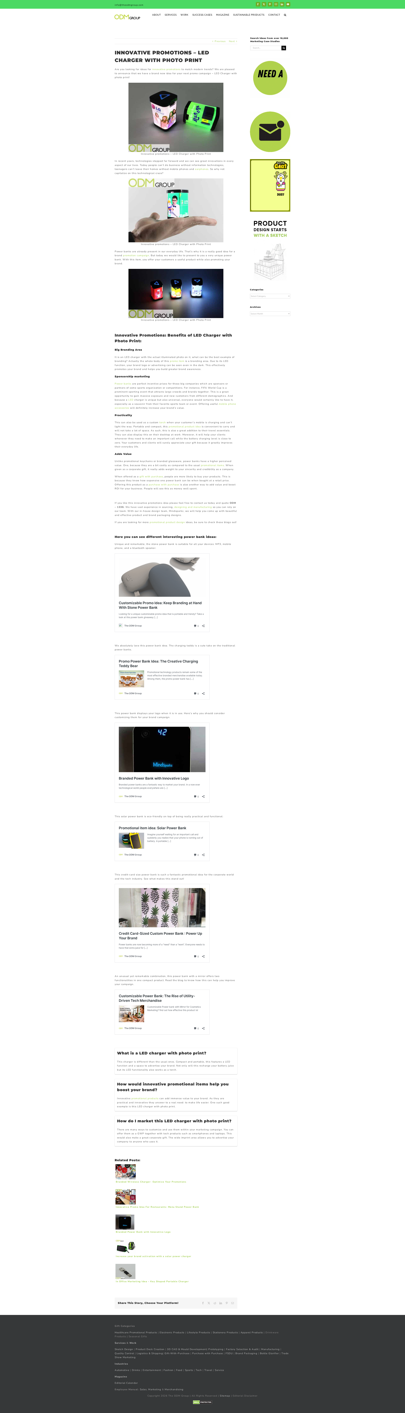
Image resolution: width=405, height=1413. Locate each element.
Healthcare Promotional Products (136, 1332)
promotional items (212, 465)
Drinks (136, 1370)
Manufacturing (270, 1349)
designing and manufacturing (193, 507)
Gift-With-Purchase (177, 1353)
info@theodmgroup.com (129, 4)
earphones (202, 169)
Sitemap (225, 1395)
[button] (285, 15)
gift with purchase (151, 476)
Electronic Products (172, 1332)
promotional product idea (185, 426)
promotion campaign (136, 255)
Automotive (122, 1370)
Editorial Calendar (126, 1383)
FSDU (229, 1353)
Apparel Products (252, 1332)
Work (133, 1343)
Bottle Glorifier (269, 1353)
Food (179, 1370)
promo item (177, 361)
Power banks (123, 383)
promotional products (145, 1098)
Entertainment (152, 1370)
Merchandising (174, 1389)
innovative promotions (166, 69)
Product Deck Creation (150, 1349)
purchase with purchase (164, 484)
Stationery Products (225, 1332)
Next (232, 41)
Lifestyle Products (198, 1332)
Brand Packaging (246, 1353)
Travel (208, 1370)
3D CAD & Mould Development (187, 1349)
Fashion (169, 1370)
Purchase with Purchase (207, 1353)
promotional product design (167, 522)
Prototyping (216, 1349)
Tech (199, 1370)
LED (131, 399)
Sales (143, 1389)
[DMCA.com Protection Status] (202, 1402)
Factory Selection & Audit (242, 1349)
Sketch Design (124, 1349)
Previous (220, 41)
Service (220, 1370)
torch (162, 422)
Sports (189, 1370)
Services (120, 1343)
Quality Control (124, 1353)
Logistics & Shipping (150, 1353)
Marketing (154, 1389)
